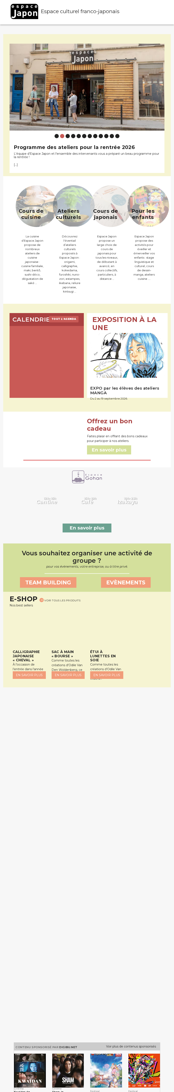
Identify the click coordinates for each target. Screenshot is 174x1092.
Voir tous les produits (62, 600)
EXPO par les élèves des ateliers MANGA (124, 390)
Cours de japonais (105, 214)
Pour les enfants (142, 214)
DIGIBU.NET (68, 1047)
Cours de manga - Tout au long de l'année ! (71, 147)
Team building (48, 582)
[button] (13, 105)
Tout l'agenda (64, 319)
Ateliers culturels (68, 214)
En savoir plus (87, 528)
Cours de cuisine (31, 214)
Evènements (125, 582)
